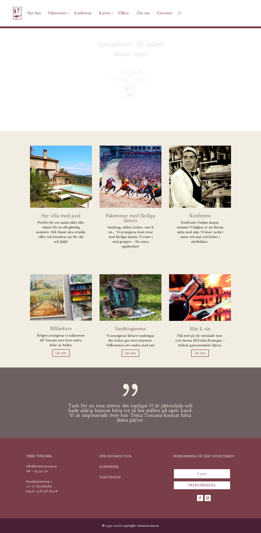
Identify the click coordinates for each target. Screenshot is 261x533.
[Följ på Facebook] (200, 498)
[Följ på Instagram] (208, 498)
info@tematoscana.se (41, 466)
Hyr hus (34, 13)
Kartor (104, 13)
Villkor (123, 13)
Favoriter (165, 13)
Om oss (143, 13)
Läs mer (60, 353)
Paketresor (57, 13)
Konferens (82, 13)
